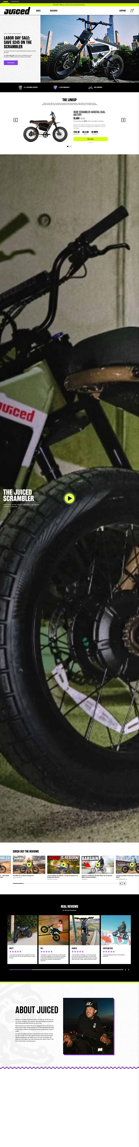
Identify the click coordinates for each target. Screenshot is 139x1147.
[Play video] (69, 498)
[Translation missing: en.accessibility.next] (128, 969)
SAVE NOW (10, 62)
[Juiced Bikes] (17, 10)
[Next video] (124, 883)
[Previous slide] (16, 120)
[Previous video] (120, 883)
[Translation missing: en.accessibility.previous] (125, 969)
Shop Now (90, 139)
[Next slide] (123, 120)
